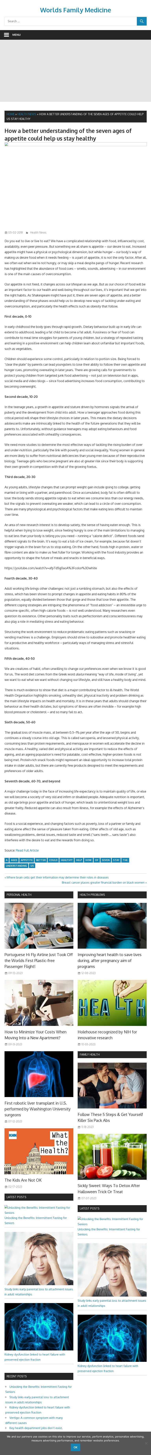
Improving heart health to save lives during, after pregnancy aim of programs (110, 960)
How (88, 860)
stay (116, 860)
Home (11, 114)
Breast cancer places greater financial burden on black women (103, 882)
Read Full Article (27, 850)
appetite (27, 860)
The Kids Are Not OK (23, 1180)
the (125, 860)
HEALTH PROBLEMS (92, 894)
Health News (26, 114)
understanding (16, 865)
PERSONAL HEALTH (19, 894)
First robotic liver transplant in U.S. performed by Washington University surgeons (38, 1108)
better (41, 860)
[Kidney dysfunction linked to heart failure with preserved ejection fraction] (39, 1349)
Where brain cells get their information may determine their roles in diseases (57, 877)
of (96, 860)
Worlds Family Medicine (75, 10)
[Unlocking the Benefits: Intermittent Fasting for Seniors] (39, 1213)
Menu (16, 34)
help (79, 860)
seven (106, 860)
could (53, 860)
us (32, 865)
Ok (75, 1447)
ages (14, 860)
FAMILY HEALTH (90, 1054)
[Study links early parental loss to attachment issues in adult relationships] (39, 1284)
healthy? (67, 860)
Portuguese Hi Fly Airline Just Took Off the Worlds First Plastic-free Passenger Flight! (39, 960)
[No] (146, 1443)
